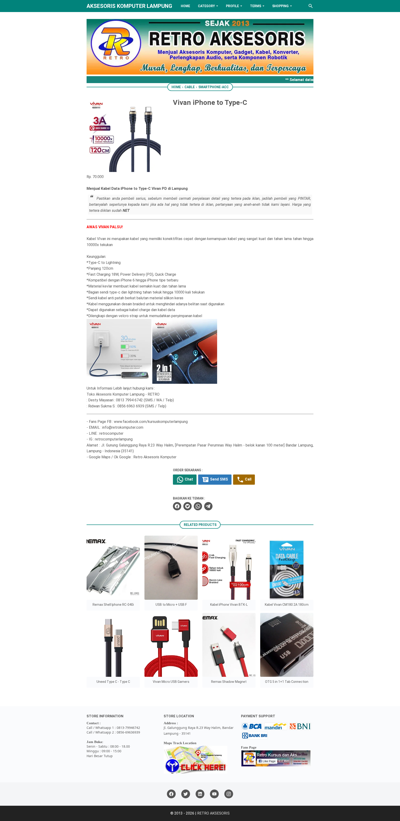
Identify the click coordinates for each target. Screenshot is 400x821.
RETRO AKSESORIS (213, 813)
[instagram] (228, 794)
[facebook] (177, 506)
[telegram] (208, 506)
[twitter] (187, 506)
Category (206, 6)
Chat (188, 479)
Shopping (280, 6)
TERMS (255, 6)
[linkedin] (200, 794)
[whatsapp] (198, 506)
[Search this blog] (310, 6)
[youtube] (214, 794)
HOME (185, 6)
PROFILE (232, 6)
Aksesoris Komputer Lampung (129, 6)
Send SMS (218, 479)
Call (247, 479)
